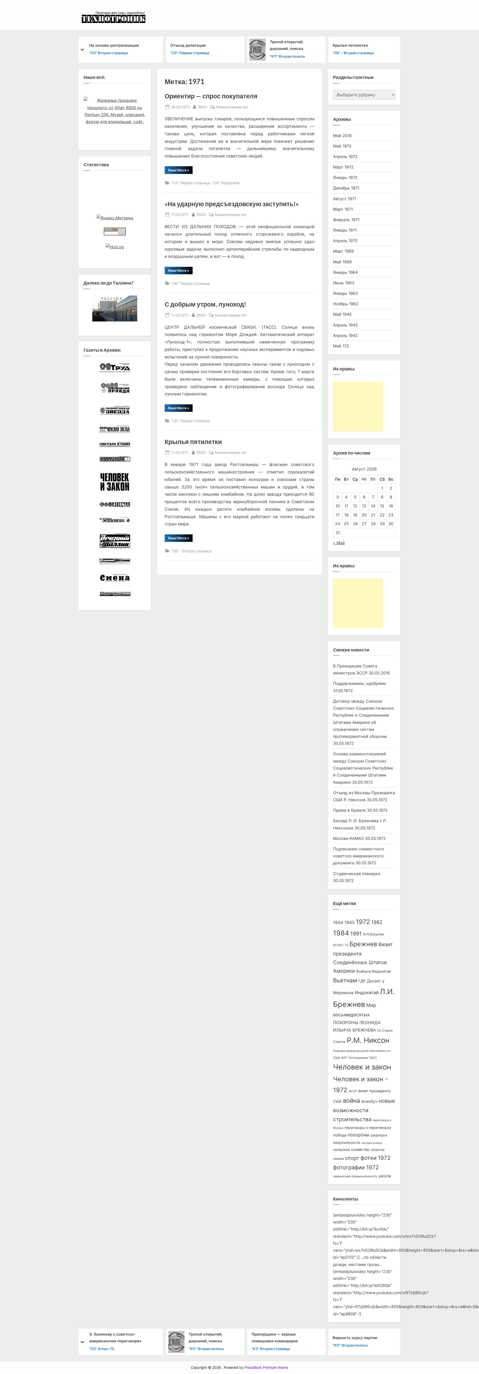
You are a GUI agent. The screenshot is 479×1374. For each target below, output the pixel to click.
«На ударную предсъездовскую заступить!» (232, 203)
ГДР (362, 981)
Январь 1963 (345, 293)
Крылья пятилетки (350, 45)
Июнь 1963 (343, 282)
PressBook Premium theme (266, 1368)
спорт (352, 1158)
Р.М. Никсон (368, 1040)
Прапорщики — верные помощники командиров (274, 1337)
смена (338, 1159)
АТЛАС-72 (340, 945)
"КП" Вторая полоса (287, 56)
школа (384, 1176)
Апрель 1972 (345, 156)
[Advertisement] (358, 407)
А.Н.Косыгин (373, 934)
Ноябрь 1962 (345, 303)
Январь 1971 (345, 230)
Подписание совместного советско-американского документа (358, 856)
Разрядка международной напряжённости (361, 1051)
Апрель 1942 (345, 335)
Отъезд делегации (188, 45)
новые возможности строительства (364, 1110)
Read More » (180, 171)
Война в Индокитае (373, 971)
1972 (363, 921)
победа (339, 1135)
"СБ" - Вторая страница (353, 53)
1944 (338, 922)
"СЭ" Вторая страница (108, 53)
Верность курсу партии (355, 1337)
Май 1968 (342, 261)
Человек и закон (362, 1067)
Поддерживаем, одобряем (359, 683)
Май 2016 (342, 135)
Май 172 (341, 345)
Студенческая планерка (356, 873)
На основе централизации (114, 45)
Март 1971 (343, 209)
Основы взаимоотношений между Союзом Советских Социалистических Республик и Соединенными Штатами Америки (363, 767)
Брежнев (363, 944)
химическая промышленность (355, 1176)
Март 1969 (343, 251)
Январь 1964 (345, 272)
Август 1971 (344, 198)
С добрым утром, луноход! (205, 304)
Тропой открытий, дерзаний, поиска (287, 45)
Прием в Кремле (349, 810)
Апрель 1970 (345, 240)
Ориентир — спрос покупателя (211, 96)
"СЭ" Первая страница (189, 53)
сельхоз (377, 1150)
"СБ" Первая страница (190, 283)
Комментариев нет (232, 107)
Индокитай (367, 992)
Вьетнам (345, 980)
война (351, 1100)
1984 (341, 933)
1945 (350, 922)
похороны (358, 1134)
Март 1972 (343, 166)
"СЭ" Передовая (226, 183)
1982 (376, 922)
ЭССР (353, 1091)
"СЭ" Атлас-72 (101, 1348)
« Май (339, 542)
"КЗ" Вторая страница (270, 1348)
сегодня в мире (371, 1143)
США (336, 1058)
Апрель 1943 (345, 324)
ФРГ (344, 1058)
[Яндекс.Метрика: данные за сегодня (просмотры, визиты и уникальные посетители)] (115, 217)
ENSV (202, 107)
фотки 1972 (375, 1158)
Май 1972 (342, 146)
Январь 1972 (345, 177)
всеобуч (369, 1101)
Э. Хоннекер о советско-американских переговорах (115, 1337)
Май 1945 (342, 314)
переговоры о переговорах (368, 1128)
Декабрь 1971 (346, 187)
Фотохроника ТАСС (363, 1058)
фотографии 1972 (356, 1167)
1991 (356, 933)
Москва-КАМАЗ (348, 838)
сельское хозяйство (351, 1149)
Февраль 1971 (346, 219)
